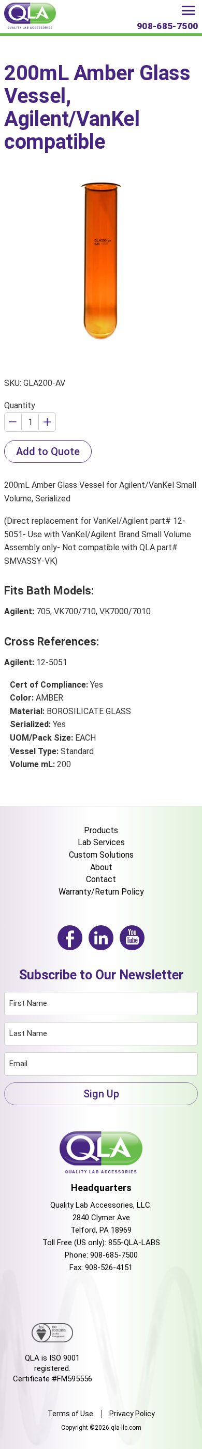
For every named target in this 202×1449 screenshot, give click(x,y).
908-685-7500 (114, 1255)
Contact (101, 879)
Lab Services (101, 842)
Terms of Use (70, 1413)
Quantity (19, 405)
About (101, 867)
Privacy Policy (132, 1413)
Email (18, 1063)
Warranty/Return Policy (101, 892)
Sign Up (101, 1094)
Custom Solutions (101, 855)
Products (101, 830)
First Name (28, 1003)
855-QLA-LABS (134, 1242)
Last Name (28, 1033)
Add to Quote (48, 451)
